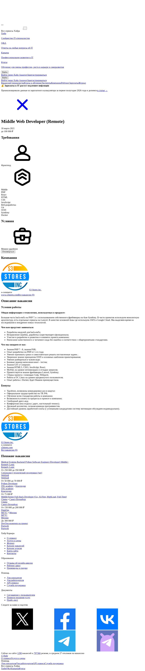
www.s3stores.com (9, 295)
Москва (13, 512)
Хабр (3, 668)
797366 (37, 653)
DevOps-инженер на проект (14, 523)
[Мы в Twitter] (22, 629)
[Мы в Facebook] (65, 629)
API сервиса (13, 583)
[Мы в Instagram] (22, 651)
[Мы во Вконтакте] (107, 629)
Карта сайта (12, 551)
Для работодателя (15, 580)
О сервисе (12, 538)
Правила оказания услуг (18, 597)
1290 (19, 653)
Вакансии (6, 83)
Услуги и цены (14, 540)
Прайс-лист (12, 600)
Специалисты (17, 83)
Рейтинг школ (13, 565)
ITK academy (7, 486)
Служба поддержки (16, 585)
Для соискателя (14, 578)
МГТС (4, 512)
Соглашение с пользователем (21, 595)
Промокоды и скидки (17, 568)
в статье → (102, 90)
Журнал (82, 83)
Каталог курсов (14, 548)
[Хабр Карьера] (12, 28)
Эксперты (46, 83)
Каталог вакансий (15, 546)
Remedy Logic (7, 464)
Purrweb (5, 526)
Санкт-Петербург (17, 499)
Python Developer (9, 483)
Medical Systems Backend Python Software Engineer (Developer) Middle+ (35, 462)
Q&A (8, 668)
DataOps (5, 510)
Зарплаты (73, 83)
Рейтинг (65, 83)
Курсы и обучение (32, 83)
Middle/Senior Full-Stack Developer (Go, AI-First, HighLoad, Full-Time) (34, 497)
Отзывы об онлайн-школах (20, 563)
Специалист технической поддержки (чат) (21, 473)
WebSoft (5, 475)
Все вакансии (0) (26, 295)
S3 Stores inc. (35, 290)
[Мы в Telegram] (65, 651)
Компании (56, 83)
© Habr (4, 656)
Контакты (11, 553)
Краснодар (20, 486)
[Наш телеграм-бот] (107, 651)
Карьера (15, 668)
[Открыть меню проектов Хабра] (2, 24)
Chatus (4, 499)
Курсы (22, 668)
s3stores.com (7, 447)
